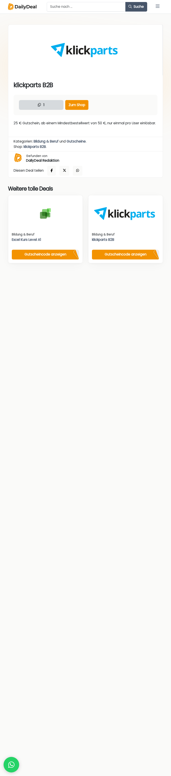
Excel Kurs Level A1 (26, 239)
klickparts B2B (35, 146)
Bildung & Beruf (46, 141)
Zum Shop (77, 105)
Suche (138, 6)
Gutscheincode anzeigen (45, 254)
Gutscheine (76, 141)
